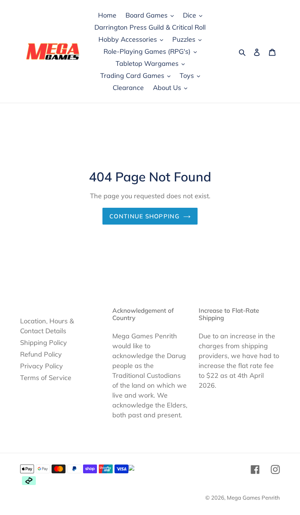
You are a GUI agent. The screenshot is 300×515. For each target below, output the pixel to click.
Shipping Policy (43, 342)
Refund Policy (41, 354)
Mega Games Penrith (253, 497)
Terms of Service (45, 377)
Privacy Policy (41, 366)
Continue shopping (144, 216)
